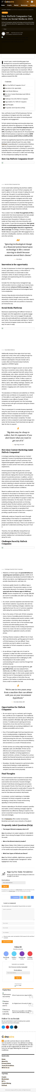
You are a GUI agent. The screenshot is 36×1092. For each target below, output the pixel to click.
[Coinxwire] (9, 1)
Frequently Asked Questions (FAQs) (15, 107)
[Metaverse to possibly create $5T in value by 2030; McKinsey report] (7, 1012)
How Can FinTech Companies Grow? (15, 85)
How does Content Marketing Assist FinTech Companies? (16, 95)
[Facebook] (6, 955)
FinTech (5, 12)
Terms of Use (19, 889)
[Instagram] (22, 955)
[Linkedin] (11, 1027)
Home (3, 1059)
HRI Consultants (18, 1090)
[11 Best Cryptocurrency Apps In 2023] (7, 995)
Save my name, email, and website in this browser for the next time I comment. (19, 937)
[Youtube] (30, 955)
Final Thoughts (9, 104)
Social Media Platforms (11, 91)
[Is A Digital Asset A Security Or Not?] (7, 1003)
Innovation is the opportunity (13, 88)
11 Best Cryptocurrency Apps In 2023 (22, 995)
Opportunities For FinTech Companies (16, 102)
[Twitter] (14, 955)
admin (7, 32)
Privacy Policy (12, 891)
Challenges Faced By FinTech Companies (16, 99)
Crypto (4, 1077)
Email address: (6, 880)
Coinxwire (8, 819)
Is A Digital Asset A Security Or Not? (21, 1003)
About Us (5, 1061)
